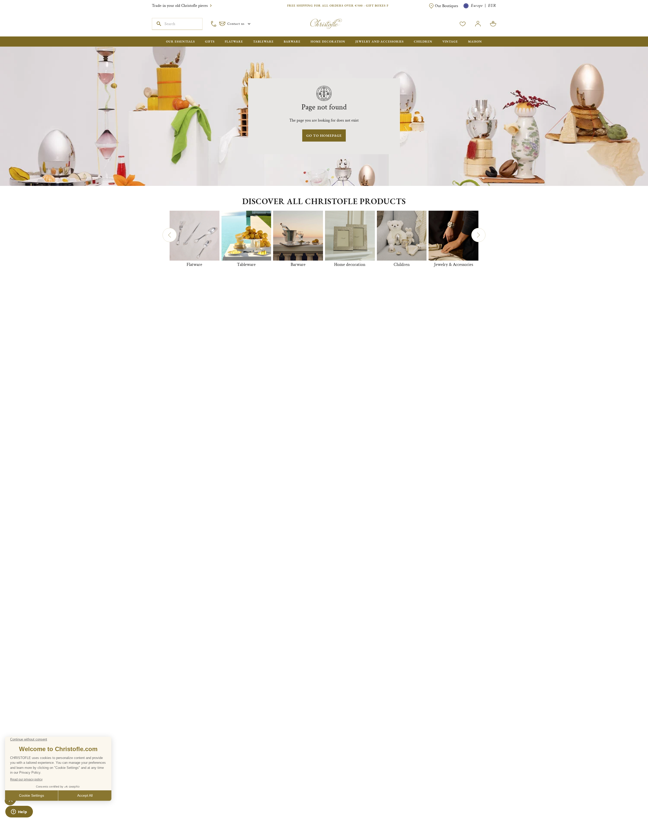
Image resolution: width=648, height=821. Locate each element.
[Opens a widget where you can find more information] (19, 812)
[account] (463, 24)
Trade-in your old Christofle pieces (180, 5)
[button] (170, 235)
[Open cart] (493, 24)
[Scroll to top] (628, 801)
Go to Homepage (324, 135)
